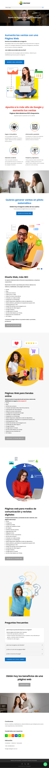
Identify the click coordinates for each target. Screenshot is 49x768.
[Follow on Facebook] (6, 735)
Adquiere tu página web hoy (15, 438)
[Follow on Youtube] (19, 735)
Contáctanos (24, 684)
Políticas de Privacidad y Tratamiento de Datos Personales (24, 760)
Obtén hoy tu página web (14, 558)
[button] (45, 764)
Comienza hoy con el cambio (15, 659)
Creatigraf (28, 766)
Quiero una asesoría (14, 62)
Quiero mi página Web (24, 213)
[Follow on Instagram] (13, 735)
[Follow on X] (9, 735)
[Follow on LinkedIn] (16, 735)
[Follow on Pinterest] (23, 735)
